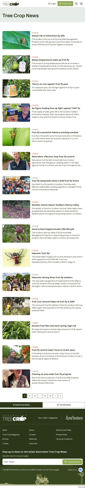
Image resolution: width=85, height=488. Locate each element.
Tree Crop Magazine (11, 434)
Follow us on (72, 470)
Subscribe (33, 443)
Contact (32, 434)
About (31, 430)
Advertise (33, 439)
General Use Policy (63, 430)
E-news (5, 443)
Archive (5, 439)
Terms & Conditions (64, 439)
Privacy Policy (61, 434)
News (4, 430)
